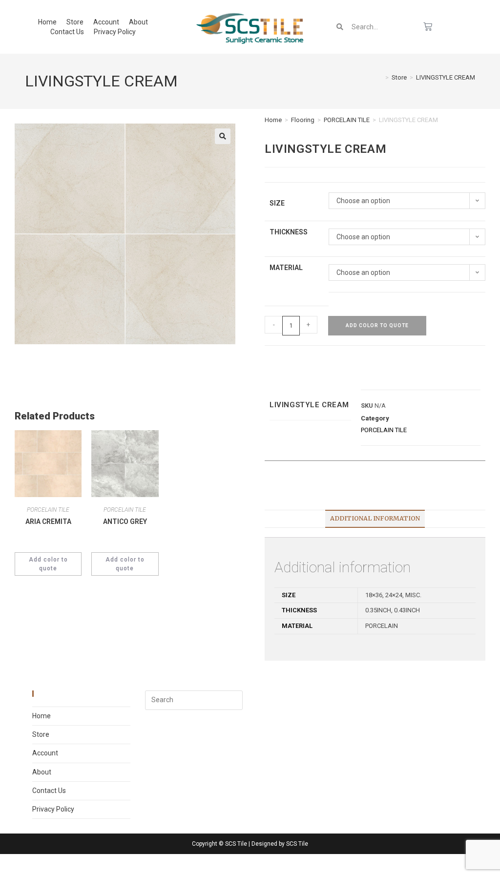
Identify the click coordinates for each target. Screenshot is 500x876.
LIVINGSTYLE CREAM (445, 77)
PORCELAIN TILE (347, 120)
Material (286, 267)
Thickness (289, 232)
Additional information (375, 518)
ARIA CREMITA (48, 521)
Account (106, 22)
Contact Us (67, 32)
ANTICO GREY (125, 521)
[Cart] (428, 27)
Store (74, 22)
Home (47, 22)
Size (277, 203)
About (138, 22)
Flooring (302, 120)
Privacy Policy (115, 32)
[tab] (375, 518)
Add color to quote (377, 325)
